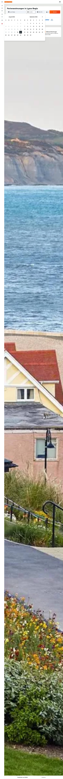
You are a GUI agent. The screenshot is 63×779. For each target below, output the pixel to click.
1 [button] (17, 23)
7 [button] (14, 26)
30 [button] (20, 35)
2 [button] (20, 23)
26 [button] (8, 35)
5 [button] (39, 23)
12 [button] (8, 29)
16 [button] (20, 29)
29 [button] (17, 35)
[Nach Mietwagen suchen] (2, 11)
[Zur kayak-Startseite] (8, 2)
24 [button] (33, 32)
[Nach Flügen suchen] (2, 5)
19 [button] (8, 32)
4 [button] (36, 23)
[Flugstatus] (2, 17)
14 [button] (14, 29)
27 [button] (11, 35)
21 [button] (14, 32)
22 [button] (17, 32)
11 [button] (5, 29)
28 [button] (14, 35)
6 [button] (42, 23)
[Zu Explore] (2, 14)
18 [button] (5, 32)
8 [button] (17, 26)
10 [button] (33, 26)
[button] (2, 2)
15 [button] (17, 29)
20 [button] (11, 32)
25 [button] (5, 35)
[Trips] (2, 20)
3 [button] (33, 23)
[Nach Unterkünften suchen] (2, 8)
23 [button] (20, 32)
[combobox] (17, 12)
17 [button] (33, 29)
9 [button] (20, 26)
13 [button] (11, 29)
